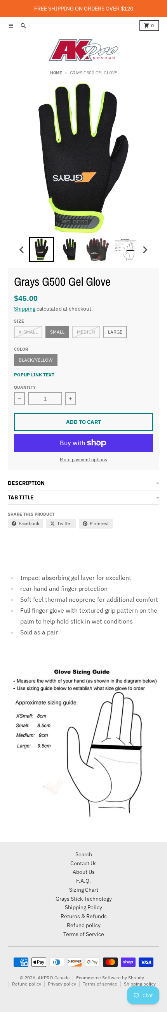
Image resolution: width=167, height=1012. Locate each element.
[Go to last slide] (22, 249)
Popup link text (34, 375)
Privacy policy (62, 984)
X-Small (28, 332)
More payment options (83, 459)
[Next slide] (144, 249)
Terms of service (100, 984)
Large (115, 332)
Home (56, 73)
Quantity (25, 387)
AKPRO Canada (54, 977)
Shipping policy (140, 984)
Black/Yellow (36, 360)
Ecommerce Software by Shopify (110, 977)
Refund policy (26, 984)
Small (57, 332)
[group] (41, 249)
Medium (86, 332)
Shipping (24, 308)
